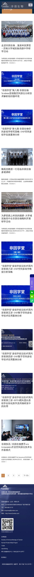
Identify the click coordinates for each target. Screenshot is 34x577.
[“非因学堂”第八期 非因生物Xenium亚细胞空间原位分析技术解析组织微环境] (17, 79)
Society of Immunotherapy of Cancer (12, 540)
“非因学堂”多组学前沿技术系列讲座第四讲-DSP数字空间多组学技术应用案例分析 (17, 356)
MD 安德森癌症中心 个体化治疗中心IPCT (12, 551)
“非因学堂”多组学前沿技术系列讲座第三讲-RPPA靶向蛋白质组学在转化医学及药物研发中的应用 (17, 402)
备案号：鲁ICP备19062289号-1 (23, 564)
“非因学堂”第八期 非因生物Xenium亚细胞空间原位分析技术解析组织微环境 (16, 93)
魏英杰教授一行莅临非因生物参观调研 (16, 170)
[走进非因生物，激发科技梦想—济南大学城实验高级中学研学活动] (17, 31)
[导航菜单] (30, 4)
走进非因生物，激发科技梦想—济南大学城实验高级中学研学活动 (16, 48)
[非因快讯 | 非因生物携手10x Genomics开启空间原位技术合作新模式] (17, 430)
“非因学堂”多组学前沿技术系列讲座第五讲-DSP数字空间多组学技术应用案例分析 (17, 312)
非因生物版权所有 (7, 564)
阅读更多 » (12, 63)
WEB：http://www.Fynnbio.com (10, 513)
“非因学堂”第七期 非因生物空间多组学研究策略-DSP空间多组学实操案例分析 (16, 131)
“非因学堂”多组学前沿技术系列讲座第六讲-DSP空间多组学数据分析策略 (17, 268)
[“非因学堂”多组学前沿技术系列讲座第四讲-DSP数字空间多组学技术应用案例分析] (17, 339)
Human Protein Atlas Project (9, 542)
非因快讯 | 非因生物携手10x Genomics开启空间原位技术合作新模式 (16, 446)
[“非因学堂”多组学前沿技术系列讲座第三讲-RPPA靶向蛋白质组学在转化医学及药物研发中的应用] (17, 383)
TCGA (3, 545)
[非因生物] (12, 5)
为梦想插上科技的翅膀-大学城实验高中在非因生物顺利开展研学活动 (16, 218)
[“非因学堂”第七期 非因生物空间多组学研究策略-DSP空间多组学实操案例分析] (17, 117)
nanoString (4, 548)
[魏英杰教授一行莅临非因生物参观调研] (17, 157)
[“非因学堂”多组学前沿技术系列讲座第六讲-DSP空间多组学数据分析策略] (17, 252)
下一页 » (26, 475)
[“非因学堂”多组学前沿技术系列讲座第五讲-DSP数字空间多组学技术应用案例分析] (17, 295)
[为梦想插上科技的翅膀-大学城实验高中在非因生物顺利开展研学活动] (17, 202)
